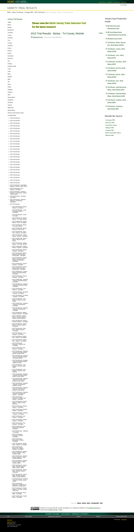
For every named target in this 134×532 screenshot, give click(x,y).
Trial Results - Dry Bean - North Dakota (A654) (116, 63)
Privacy (98, 516)
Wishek (79, 503)
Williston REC (109, 135)
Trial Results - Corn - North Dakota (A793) (115, 56)
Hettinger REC (109, 127)
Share (101, 33)
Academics (110, 2)
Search (79, 516)
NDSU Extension (11, 521)
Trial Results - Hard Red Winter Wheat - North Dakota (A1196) (116, 95)
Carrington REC (29, 12)
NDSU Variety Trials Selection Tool (67, 23)
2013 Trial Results (40, 12)
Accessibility (123, 4)
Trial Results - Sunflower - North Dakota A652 (115, 108)
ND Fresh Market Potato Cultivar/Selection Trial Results (116, 34)
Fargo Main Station (111, 125)
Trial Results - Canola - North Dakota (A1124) (116, 50)
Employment (28, 516)
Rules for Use (53, 510)
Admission (117, 2)
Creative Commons (94, 508)
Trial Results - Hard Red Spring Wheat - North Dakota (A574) (116, 88)
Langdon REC (109, 130)
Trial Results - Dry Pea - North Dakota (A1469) (116, 69)
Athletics (123, 2)
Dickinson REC (110, 122)
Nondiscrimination (121, 516)
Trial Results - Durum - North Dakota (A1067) (116, 76)
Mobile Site (9, 520)
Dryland (84, 503)
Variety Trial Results (22, 8)
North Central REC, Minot (113, 133)
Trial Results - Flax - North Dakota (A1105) (115, 82)
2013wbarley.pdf (37, 37)
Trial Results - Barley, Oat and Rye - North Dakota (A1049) (116, 44)
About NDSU (102, 2)
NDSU (9, 12)
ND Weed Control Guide (114, 38)
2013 (101, 503)
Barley (88, 503)
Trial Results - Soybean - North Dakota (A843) (116, 101)
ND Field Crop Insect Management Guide (113, 27)
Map (8, 516)
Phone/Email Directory (54, 516)
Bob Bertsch (124, 519)
